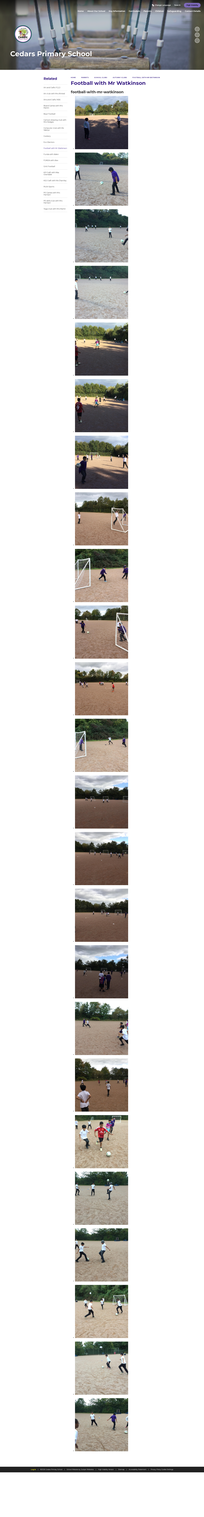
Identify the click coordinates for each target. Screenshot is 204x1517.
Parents (85, 77)
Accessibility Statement (137, 1469)
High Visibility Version (106, 1469)
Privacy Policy (156, 1469)
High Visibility (192, 5)
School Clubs (100, 77)
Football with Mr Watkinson (146, 77)
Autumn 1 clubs (120, 77)
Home (73, 77)
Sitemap (121, 1469)
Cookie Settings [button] (167, 1469)
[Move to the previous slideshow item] (197, 35)
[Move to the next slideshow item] (197, 40)
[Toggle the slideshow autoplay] (197, 29)
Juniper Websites (87, 1469)
